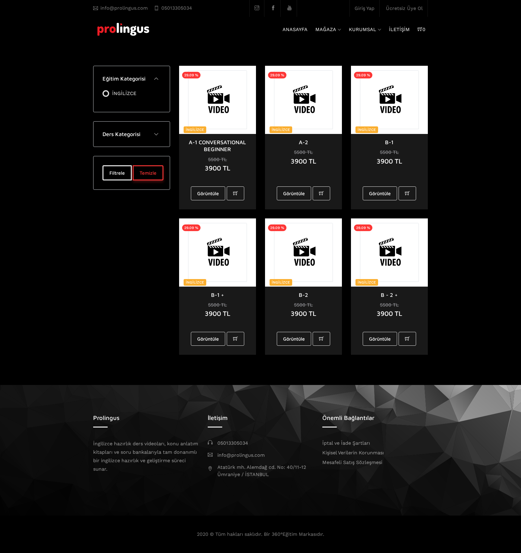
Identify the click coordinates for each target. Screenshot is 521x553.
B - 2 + (389, 295)
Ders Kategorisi (122, 134)
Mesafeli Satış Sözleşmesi (352, 462)
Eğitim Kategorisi (124, 78)
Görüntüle (208, 193)
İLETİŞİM (399, 29)
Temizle (148, 173)
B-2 (303, 295)
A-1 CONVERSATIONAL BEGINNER (217, 145)
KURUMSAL (362, 29)
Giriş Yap (364, 8)
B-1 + (217, 295)
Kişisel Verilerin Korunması (353, 453)
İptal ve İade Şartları (346, 443)
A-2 (303, 142)
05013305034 (176, 8)
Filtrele (117, 173)
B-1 (389, 142)
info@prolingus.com (124, 8)
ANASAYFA (295, 29)
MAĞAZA (325, 29)
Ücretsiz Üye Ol (404, 8)
